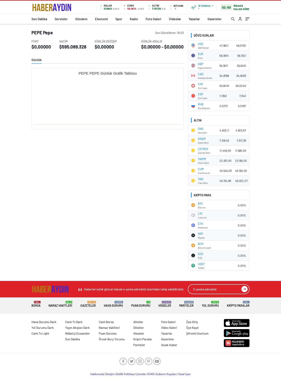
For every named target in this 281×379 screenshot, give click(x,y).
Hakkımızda (97, 374)
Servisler (61, 19)
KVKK (151, 374)
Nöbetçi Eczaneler (77, 333)
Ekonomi (101, 19)
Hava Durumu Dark (43, 322)
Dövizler (138, 327)
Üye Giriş (192, 322)
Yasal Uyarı (184, 374)
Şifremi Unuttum (197, 333)
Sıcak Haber (169, 345)
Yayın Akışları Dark (77, 327)
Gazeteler (215, 19)
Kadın (134, 19)
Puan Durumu (140, 304)
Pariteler (186, 304)
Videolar (175, 19)
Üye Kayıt (192, 327)
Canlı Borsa (106, 322)
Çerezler (141, 374)
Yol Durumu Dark (42, 327)
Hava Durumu (113, 304)
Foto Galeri (153, 19)
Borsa (36, 304)
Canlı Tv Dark (73, 322)
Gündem (81, 19)
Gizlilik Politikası (125, 374)
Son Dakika (39, 19)
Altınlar (138, 322)
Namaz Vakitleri (60, 304)
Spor (118, 19)
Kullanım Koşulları (166, 374)
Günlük (36, 60)
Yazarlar (194, 19)
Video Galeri (169, 327)
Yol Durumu (210, 304)
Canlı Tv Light (40, 333)
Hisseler (164, 304)
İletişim (110, 374)
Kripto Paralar (238, 304)
